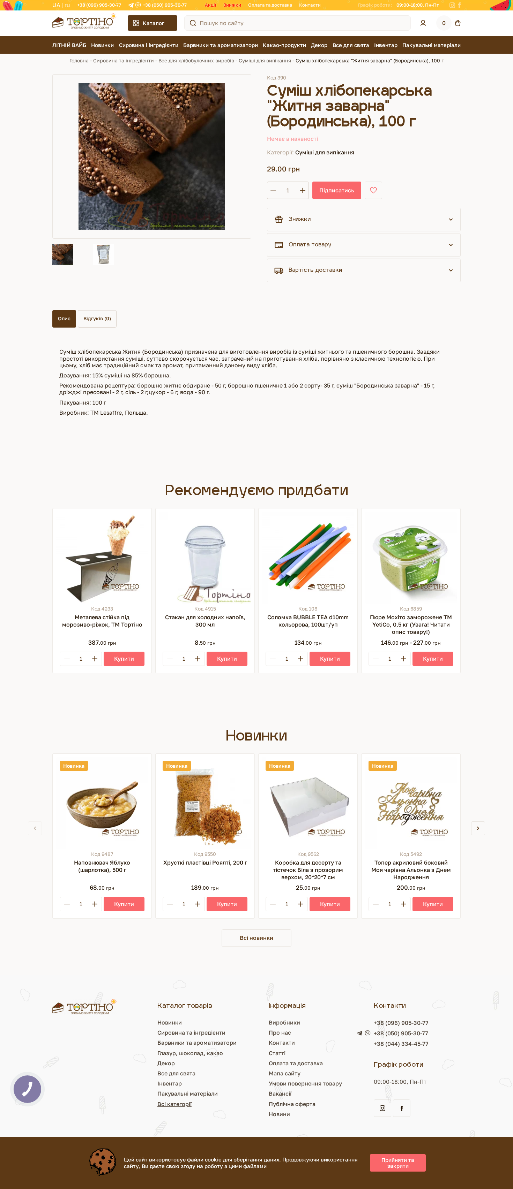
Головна (79, 60)
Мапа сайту (284, 1073)
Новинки (102, 45)
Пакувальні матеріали (431, 45)
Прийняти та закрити (397, 1163)
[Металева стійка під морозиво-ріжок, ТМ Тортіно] (102, 558)
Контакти (310, 5)
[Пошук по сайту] (193, 23)
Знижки (232, 5)
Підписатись (336, 190)
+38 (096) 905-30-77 (99, 5)
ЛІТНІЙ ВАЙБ (69, 45)
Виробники (284, 1022)
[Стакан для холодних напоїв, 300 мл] (205, 558)
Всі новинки (256, 937)
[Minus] (67, 659)
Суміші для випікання (265, 60)
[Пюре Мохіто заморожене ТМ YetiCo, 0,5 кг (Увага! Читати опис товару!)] (411, 558)
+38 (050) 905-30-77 (165, 5)
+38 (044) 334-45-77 (401, 1043)
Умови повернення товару (305, 1083)
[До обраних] (373, 190)
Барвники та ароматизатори (220, 45)
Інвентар (385, 45)
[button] (478, 828)
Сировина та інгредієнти (123, 60)
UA (56, 4)
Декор (319, 45)
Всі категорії (174, 1103)
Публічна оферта (292, 1103)
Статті (277, 1053)
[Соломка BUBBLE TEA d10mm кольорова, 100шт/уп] (308, 558)
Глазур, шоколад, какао (190, 1053)
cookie (213, 1159)
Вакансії (280, 1093)
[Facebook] (459, 5)
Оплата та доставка (270, 5)
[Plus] (95, 659)
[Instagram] (452, 5)
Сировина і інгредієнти (148, 45)
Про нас (280, 1032)
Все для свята (351, 45)
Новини (279, 1114)
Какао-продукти (284, 45)
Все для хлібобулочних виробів (196, 60)
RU (67, 4)
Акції (210, 5)
